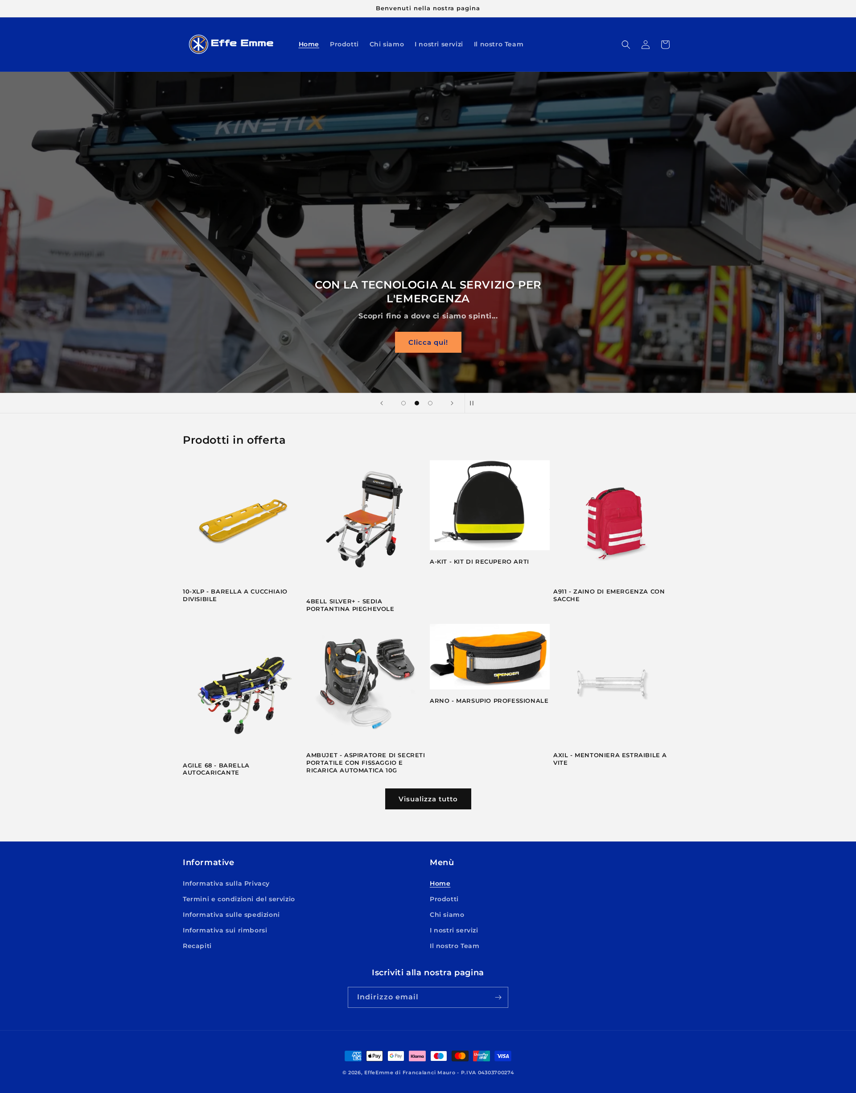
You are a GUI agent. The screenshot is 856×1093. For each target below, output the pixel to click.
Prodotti (444, 899)
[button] (626, 44)
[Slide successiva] (452, 403)
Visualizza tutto (428, 799)
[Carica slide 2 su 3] (417, 403)
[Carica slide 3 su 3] (430, 403)
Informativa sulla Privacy (226, 883)
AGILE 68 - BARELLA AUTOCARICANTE (216, 769)
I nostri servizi (454, 930)
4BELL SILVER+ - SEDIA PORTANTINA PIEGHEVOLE (350, 605)
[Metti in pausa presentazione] (474, 403)
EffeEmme (379, 1072)
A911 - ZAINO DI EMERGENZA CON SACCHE (609, 595)
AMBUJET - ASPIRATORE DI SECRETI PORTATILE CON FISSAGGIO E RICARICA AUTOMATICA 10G (365, 762)
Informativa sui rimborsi (225, 930)
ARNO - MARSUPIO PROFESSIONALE (489, 700)
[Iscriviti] (498, 997)
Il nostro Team (454, 946)
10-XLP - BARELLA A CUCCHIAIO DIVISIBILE (235, 595)
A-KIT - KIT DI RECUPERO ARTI (479, 561)
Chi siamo (447, 915)
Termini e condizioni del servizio (239, 899)
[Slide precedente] (381, 403)
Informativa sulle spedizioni (231, 915)
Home (440, 883)
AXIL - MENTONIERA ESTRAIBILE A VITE (610, 758)
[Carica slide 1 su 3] (403, 403)
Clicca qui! (428, 342)
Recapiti (197, 946)
